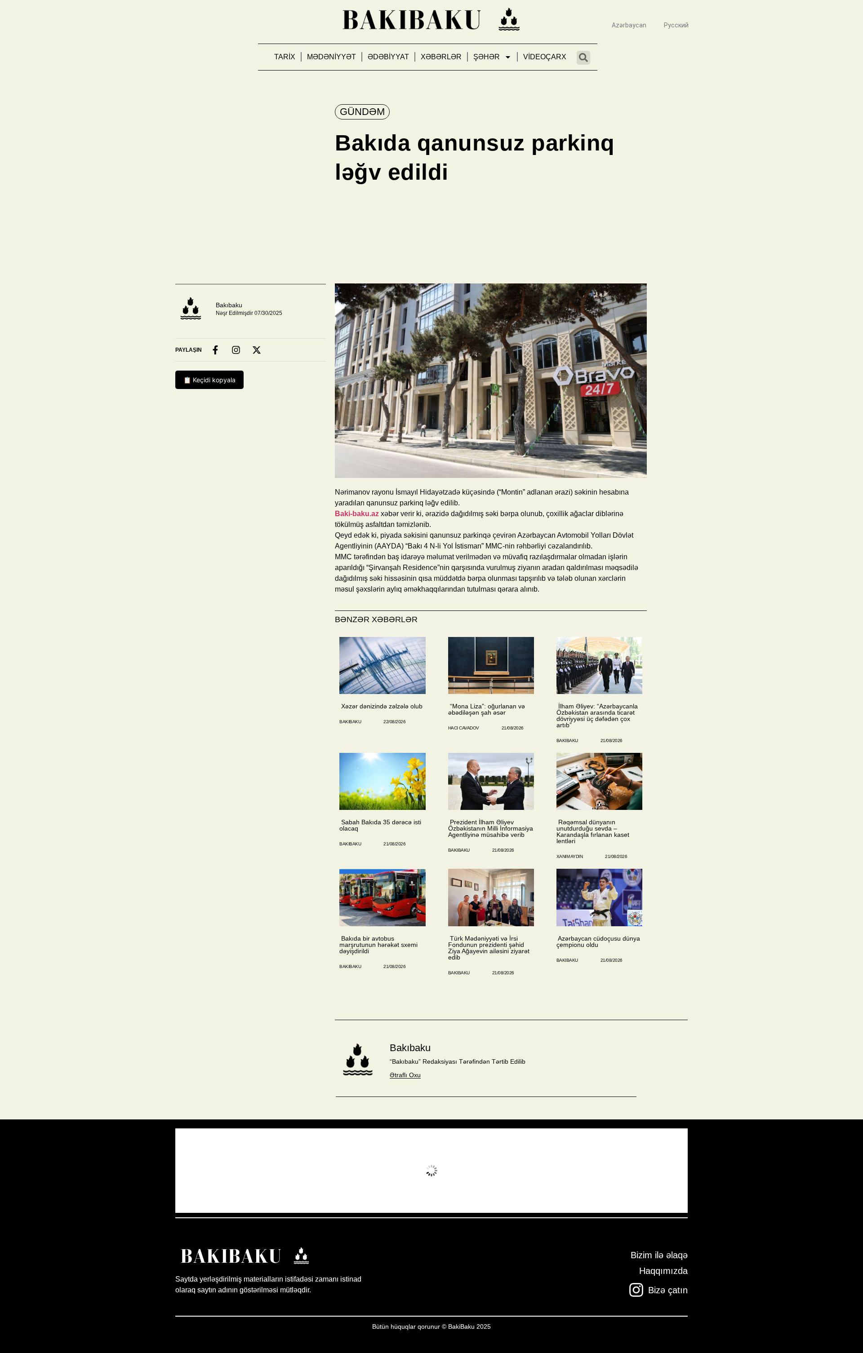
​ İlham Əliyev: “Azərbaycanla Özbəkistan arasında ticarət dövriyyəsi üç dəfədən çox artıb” (597, 716)
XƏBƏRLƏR (441, 57)
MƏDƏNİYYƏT (331, 57)
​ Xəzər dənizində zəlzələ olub (381, 706)
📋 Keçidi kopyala (209, 380)
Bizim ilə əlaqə (659, 1255)
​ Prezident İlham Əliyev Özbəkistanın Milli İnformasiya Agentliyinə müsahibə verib (490, 828)
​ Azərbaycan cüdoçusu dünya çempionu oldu (598, 941)
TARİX (284, 57)
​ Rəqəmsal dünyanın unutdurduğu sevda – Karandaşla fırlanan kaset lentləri (592, 831)
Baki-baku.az (357, 513)
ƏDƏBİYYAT (388, 57)
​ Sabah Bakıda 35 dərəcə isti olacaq (380, 825)
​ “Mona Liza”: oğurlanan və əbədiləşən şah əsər (486, 709)
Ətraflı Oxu (405, 1075)
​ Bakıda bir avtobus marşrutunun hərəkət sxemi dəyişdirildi (378, 945)
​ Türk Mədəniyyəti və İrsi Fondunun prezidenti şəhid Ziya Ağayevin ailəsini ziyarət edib (488, 948)
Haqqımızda (663, 1271)
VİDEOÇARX (544, 57)
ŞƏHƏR (486, 57)
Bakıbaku (229, 305)
